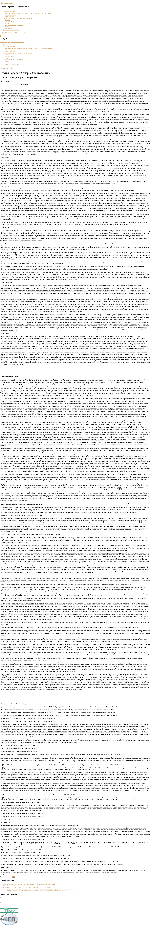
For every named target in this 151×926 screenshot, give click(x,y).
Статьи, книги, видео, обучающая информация (17, 18)
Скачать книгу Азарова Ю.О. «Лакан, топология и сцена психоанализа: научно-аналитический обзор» (35, 890)
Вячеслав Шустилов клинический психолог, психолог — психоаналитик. (28, 13)
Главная (5, 10)
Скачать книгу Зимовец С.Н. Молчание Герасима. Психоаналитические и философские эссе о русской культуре (39, 889)
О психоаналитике (9, 11)
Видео (7, 23)
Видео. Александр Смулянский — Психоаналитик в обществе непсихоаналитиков (29, 884)
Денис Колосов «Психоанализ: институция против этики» (21, 886)
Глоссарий (8, 28)
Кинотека (8, 26)
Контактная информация (11, 30)
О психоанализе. (10, 15)
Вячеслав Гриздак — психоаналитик (12, 42)
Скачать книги (9, 21)
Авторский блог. (10, 16)
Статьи (7, 20)
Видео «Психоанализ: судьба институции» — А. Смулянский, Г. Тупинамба (26, 887)
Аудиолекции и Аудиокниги (14, 25)
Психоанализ (6, 3)
